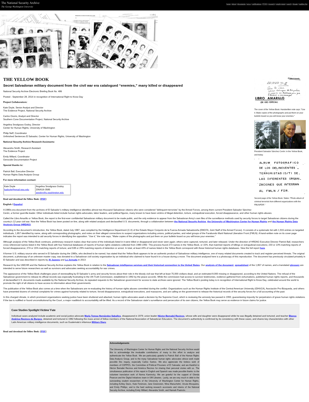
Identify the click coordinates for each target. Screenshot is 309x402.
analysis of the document (220, 265)
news (249, 4)
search (289, 4)
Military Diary (99, 322)
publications (256, 4)
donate (295, 4)
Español (18, 204)
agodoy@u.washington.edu (50, 192)
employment (280, 4)
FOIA (265, 4)
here (262, 248)
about (234, 4)
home (228, 4)
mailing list (303, 4)
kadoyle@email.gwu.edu (16, 189)
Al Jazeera (54, 259)
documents (241, 4)
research (271, 4)
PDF (43, 199)
